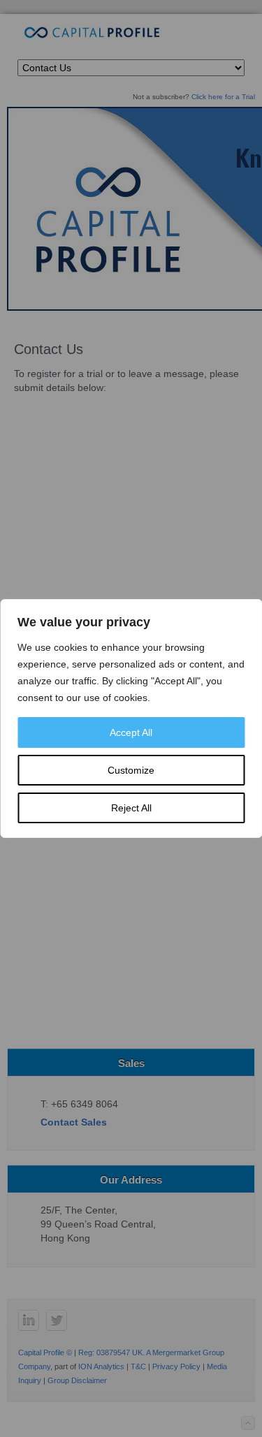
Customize (131, 770)
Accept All (131, 732)
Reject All (131, 807)
